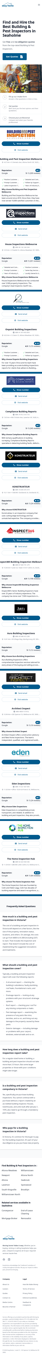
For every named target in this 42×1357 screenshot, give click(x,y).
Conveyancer (7, 1210)
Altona (5, 1180)
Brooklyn (25, 1189)
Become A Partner (9, 1307)
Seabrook (25, 1180)
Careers (5, 1289)
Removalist (26, 1218)
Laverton (6, 1184)
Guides (5, 1293)
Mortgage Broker (9, 1218)
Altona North (27, 1175)
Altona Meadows (9, 1170)
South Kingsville (9, 1189)
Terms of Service (29, 1289)
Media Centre (7, 1302)
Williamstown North (11, 1194)
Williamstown (27, 1170)
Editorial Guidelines (30, 1298)
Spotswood (26, 1184)
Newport (6, 1175)
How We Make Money (30, 1284)
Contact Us (6, 1298)
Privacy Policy (27, 1293)
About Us (6, 1284)
